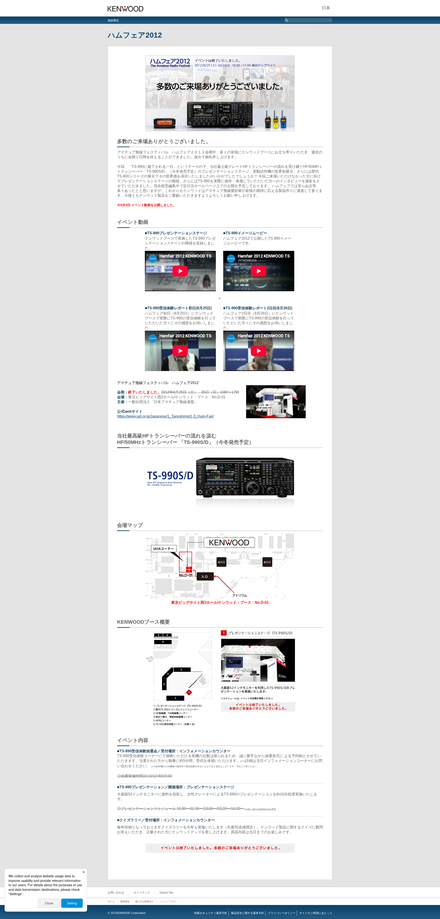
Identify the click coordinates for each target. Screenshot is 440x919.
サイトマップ (142, 892)
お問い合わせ (116, 892)
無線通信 (113, 20)
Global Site (166, 892)
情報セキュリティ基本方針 (210, 913)
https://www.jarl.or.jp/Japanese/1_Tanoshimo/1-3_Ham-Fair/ (165, 416)
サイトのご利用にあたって (315, 913)
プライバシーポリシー (281, 913)
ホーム (111, 901)
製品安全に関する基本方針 (247, 913)
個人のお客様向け (144, 901)
